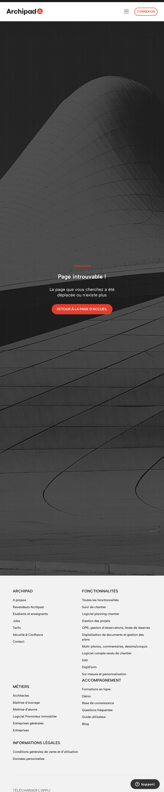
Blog (85, 724)
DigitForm (89, 667)
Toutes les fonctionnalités (100, 600)
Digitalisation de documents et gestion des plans (113, 637)
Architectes (21, 696)
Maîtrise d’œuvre (25, 709)
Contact (18, 641)
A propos (19, 600)
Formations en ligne (96, 689)
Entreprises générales (28, 723)
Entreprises (21, 730)
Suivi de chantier (94, 607)
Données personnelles (28, 759)
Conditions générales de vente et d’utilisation (45, 752)
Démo (86, 696)
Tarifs (17, 628)
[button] (126, 12)
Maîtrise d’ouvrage (26, 703)
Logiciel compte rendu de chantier (106, 653)
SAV (85, 660)
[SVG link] (24, 11)
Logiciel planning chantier (100, 614)
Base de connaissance (98, 703)
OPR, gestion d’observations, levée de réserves (116, 628)
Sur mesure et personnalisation (104, 674)
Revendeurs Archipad (28, 607)
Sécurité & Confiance (28, 635)
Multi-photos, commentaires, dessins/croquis (114, 646)
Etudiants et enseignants (30, 614)
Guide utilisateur (94, 717)
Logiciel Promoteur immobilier (35, 716)
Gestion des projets (96, 621)
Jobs (16, 621)
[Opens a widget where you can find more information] (145, 784)
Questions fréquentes (97, 710)
